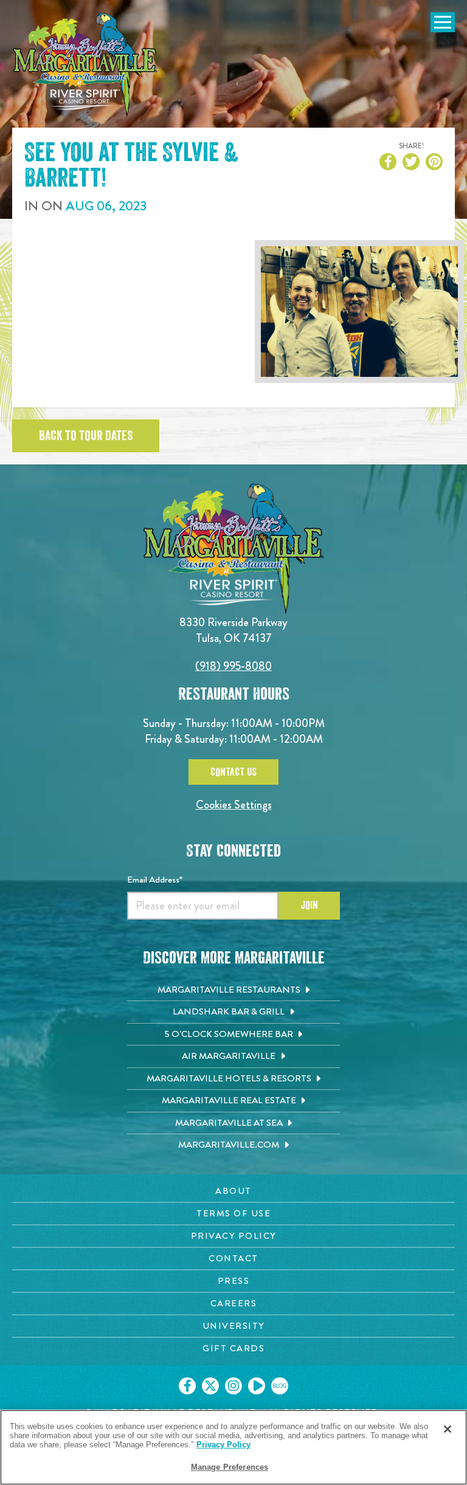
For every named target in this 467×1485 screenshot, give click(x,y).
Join (309, 905)
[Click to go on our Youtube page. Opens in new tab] (256, 1385)
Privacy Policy (223, 1444)
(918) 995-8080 (233, 666)
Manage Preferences (229, 1467)
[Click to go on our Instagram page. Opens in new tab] (233, 1385)
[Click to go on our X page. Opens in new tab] (210, 1385)
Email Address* (154, 879)
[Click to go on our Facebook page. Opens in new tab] (187, 1385)
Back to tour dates (86, 436)
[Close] (447, 1429)
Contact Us (233, 772)
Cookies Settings (234, 804)
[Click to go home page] (85, 64)
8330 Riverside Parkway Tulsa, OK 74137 (233, 630)
